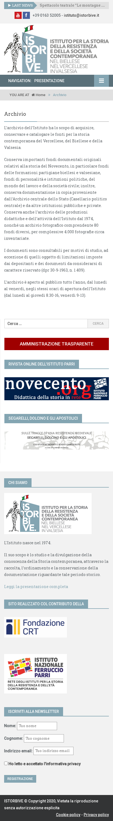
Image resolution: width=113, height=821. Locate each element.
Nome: (10, 726)
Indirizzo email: (18, 750)
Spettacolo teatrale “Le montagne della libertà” (72, 5)
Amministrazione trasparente (57, 344)
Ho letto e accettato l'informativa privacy (45, 764)
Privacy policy (96, 815)
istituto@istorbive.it (81, 15)
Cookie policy (68, 815)
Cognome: (13, 738)
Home (40, 95)
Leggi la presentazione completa (36, 586)
